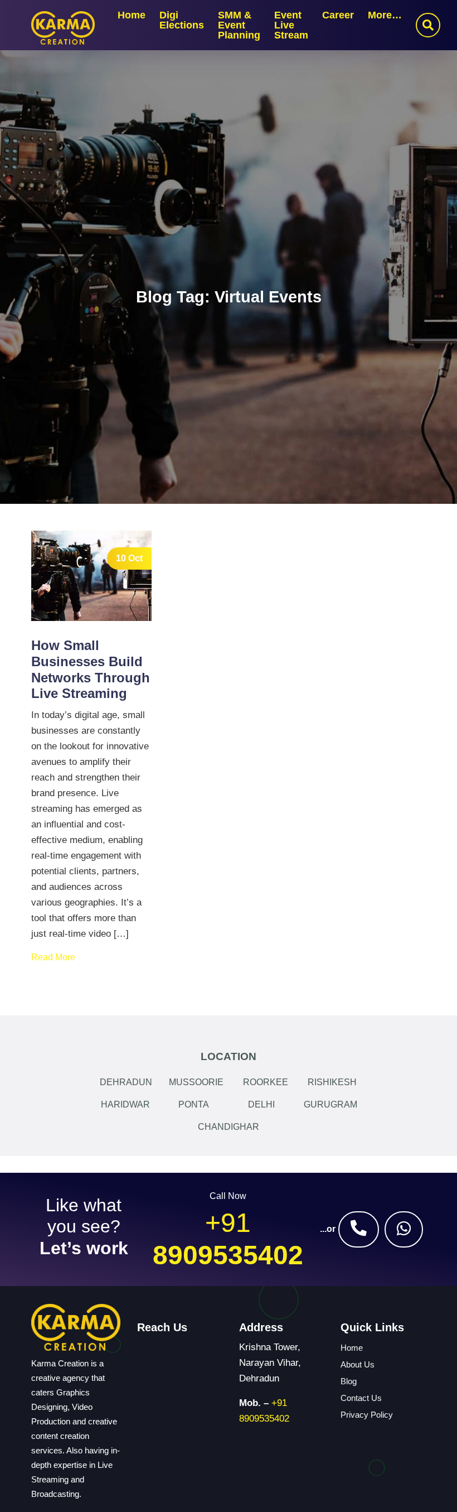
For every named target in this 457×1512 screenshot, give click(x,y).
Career (338, 15)
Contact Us (361, 1398)
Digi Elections (181, 20)
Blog (349, 1381)
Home (131, 15)
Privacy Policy (367, 1414)
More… (385, 15)
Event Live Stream (291, 25)
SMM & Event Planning (239, 25)
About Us (358, 1364)
